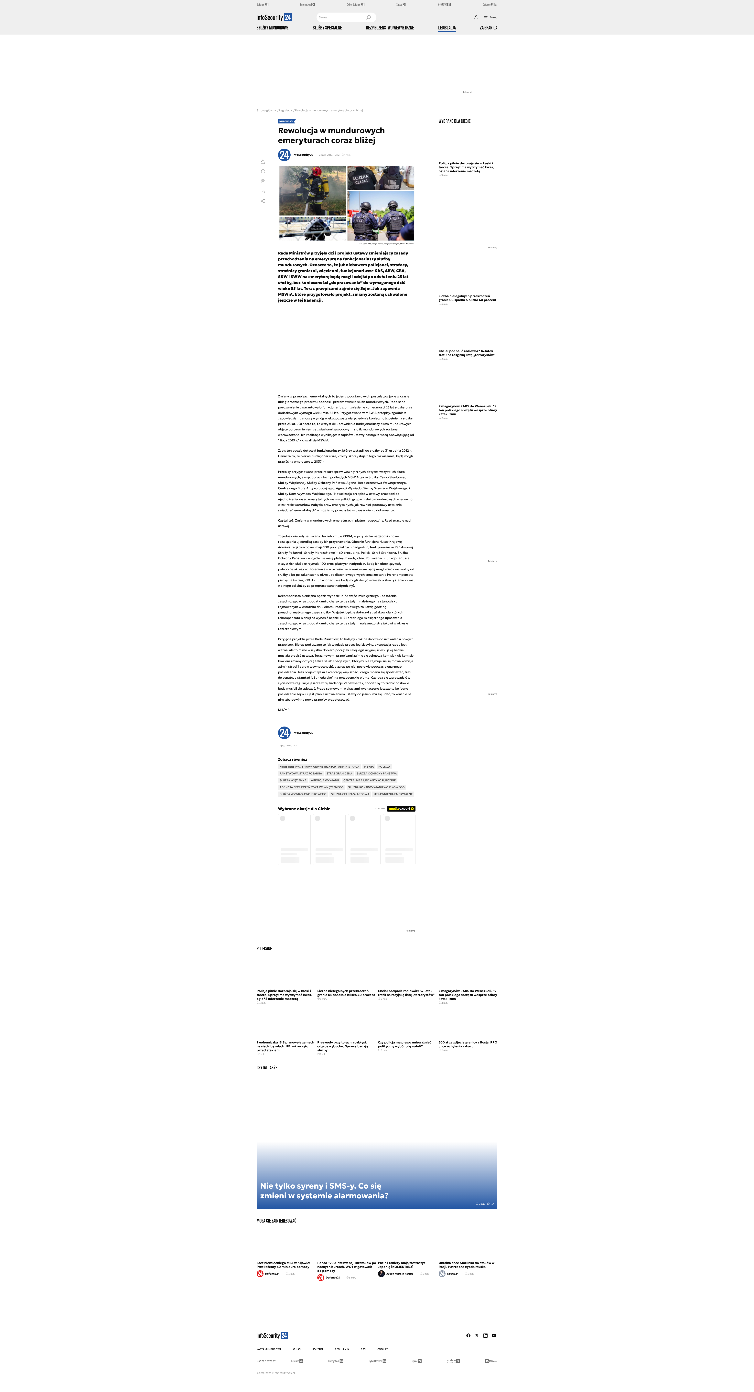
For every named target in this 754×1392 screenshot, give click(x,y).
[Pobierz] (263, 191)
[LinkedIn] (485, 1335)
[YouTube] (493, 1335)
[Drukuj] (263, 181)
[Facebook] (468, 1335)
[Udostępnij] (263, 201)
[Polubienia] (263, 161)
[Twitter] (476, 1335)
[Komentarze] (263, 171)
